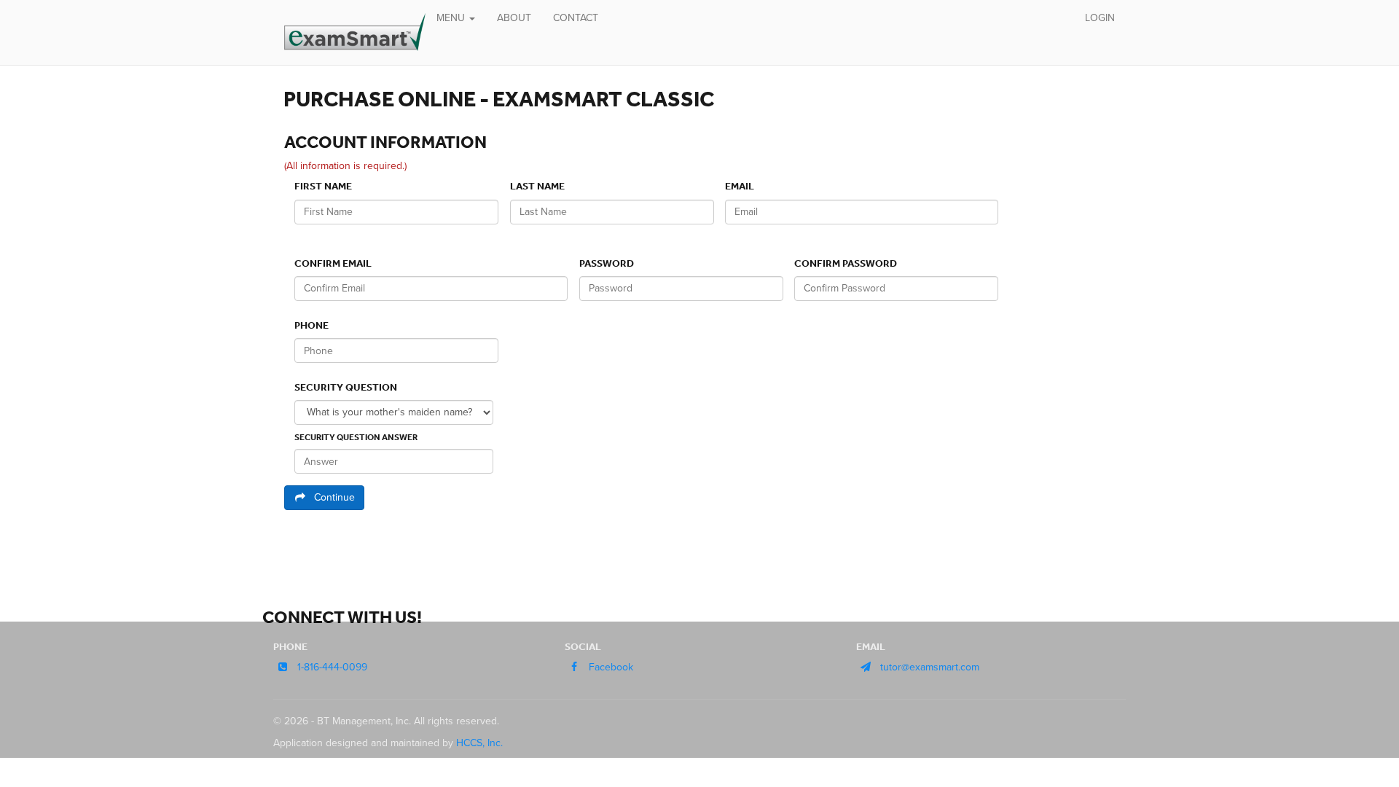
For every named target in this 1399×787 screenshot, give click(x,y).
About (514, 18)
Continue (334, 497)
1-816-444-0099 (332, 667)
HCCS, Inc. (479, 743)
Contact (575, 18)
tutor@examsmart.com (929, 667)
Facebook (611, 667)
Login (1100, 18)
